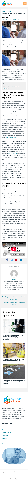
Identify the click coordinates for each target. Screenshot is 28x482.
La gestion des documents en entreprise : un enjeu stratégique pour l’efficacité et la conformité (13, 337)
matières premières (11, 137)
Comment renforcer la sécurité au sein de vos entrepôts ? (13, 360)
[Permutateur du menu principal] (25, 3)
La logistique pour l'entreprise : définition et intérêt (14, 303)
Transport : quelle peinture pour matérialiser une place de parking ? (14, 382)
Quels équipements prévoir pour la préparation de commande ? (14, 297)
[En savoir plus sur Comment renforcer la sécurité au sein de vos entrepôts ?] (14, 350)
